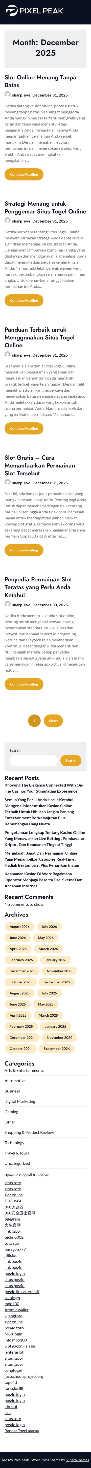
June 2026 (18, 937)
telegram (12, 1218)
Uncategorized (17, 1163)
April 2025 (18, 1015)
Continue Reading (24, 174)
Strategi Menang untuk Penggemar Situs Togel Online (45, 207)
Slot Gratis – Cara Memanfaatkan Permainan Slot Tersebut (40, 465)
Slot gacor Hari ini (20, 1346)
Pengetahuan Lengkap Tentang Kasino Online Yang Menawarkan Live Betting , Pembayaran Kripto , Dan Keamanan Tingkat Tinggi (45, 838)
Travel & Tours (17, 1152)
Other (10, 1121)
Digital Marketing (20, 1101)
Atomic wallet (17, 1309)
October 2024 (21, 1048)
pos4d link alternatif (22, 1291)
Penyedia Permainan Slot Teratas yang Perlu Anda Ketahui (38, 587)
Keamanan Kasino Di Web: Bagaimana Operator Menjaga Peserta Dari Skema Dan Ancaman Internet (43, 879)
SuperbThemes (77, 1460)
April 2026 (18, 949)
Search (15, 750)
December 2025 (22, 971)
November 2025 (59, 971)
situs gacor (14, 1358)
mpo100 (12, 1303)
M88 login (13, 1333)
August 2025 (20, 993)
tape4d (11, 1382)
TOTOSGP (13, 1200)
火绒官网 (13, 1225)
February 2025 (21, 1026)
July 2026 (49, 926)
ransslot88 (14, 1388)
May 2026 (46, 937)
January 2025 (55, 1026)
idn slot (11, 1406)
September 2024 (57, 1048)
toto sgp (12, 1243)
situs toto (13, 1182)
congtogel (13, 1370)
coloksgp (12, 1297)
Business (12, 1090)
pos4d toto (14, 1327)
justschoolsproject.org (24, 1376)
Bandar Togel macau (22, 1430)
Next (53, 720)
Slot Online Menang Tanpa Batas (40, 81)
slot (8, 1412)
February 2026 (21, 960)
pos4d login (15, 1273)
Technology (14, 1142)
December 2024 (22, 1037)
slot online (14, 1194)
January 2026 (55, 960)
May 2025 (46, 1004)
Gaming (11, 1111)
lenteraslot (14, 1352)
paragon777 (15, 1249)
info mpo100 (16, 1339)
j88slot (11, 1255)
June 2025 (18, 1004)
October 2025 (21, 982)
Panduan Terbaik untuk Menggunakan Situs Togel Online (40, 337)
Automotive (15, 1080)
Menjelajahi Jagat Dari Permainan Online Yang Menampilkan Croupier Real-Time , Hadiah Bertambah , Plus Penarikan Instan (42, 859)
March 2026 (48, 949)
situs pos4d (15, 1279)
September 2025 (57, 982)
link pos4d (13, 1261)
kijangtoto (13, 1315)
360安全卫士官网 (20, 1212)
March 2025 (48, 1015)
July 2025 (49, 993)
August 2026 (20, 926)
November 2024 (59, 1037)
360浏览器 (14, 1206)
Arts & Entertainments (24, 1070)
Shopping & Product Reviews (30, 1132)
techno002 (14, 1237)
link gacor (13, 1231)
